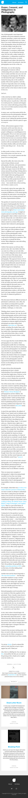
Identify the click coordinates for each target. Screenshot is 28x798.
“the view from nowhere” (8, 575)
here (2, 654)
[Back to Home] (14, 783)
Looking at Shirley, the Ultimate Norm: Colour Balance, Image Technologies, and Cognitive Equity (13, 503)
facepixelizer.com (12, 674)
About (14, 2)
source (20, 457)
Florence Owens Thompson (12, 392)
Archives (20, 2)
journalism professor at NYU (13, 566)
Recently (14, 681)
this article (19, 405)
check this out (12, 325)
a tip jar (9, 644)
